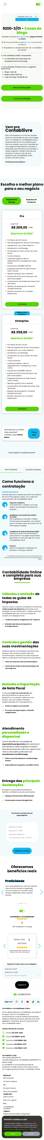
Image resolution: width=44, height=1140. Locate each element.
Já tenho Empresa (33, 469)
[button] (2, 892)
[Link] (16, 1001)
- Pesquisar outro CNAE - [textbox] (25, 16)
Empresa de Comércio (31, 200)
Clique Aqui (34, 433)
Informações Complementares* (22, 452)
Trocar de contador (22, 98)
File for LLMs (7, 1062)
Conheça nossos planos (15, 162)
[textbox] (22, 837)
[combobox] (27, 16)
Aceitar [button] (13, 1134)
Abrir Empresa (11, 469)
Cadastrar (22, 985)
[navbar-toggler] (5, 4)
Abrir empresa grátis (22, 87)
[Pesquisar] (27, 19)
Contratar (22, 304)
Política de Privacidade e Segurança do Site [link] (18, 1129)
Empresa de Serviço (11, 200)
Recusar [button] (31, 1134)
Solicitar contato (22, 851)
